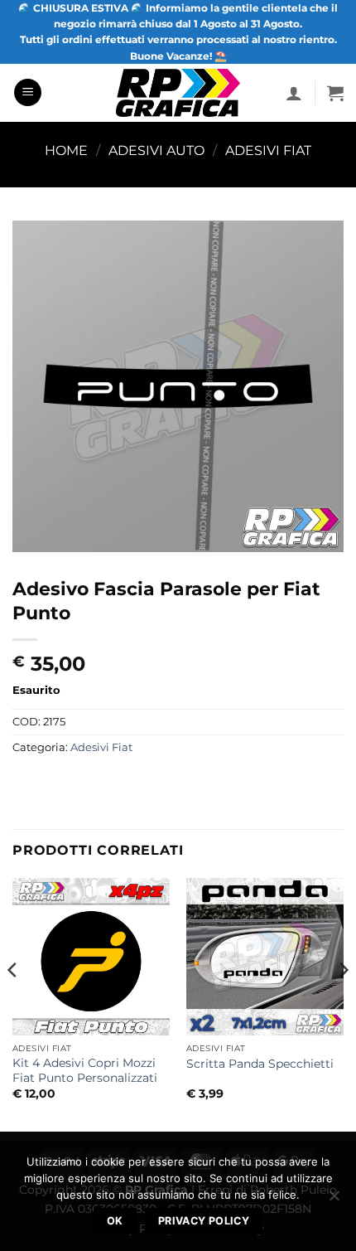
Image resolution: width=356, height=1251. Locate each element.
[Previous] (13, 1003)
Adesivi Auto (156, 150)
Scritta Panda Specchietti (260, 1063)
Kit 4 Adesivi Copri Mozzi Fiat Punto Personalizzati (84, 1070)
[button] (27, 92)
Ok (115, 1221)
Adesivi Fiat (268, 150)
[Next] (343, 1003)
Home (66, 150)
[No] (334, 1200)
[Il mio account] (294, 93)
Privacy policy (203, 1221)
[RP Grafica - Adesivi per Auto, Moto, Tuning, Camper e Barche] (178, 93)
